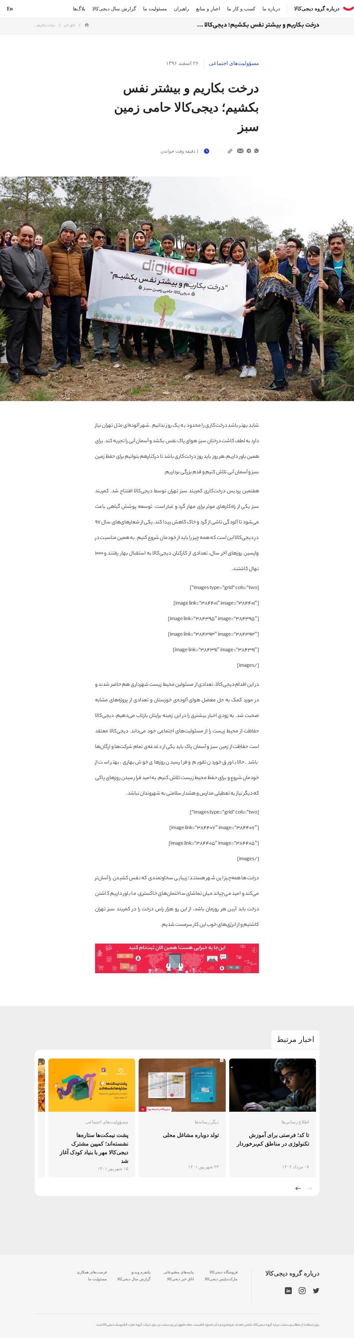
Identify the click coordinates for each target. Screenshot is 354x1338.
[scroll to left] (298, 1188)
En (10, 8)
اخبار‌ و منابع (208, 8)
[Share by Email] (240, 151)
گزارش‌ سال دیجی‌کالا (133, 1279)
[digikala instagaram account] (302, 1291)
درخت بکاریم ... (45, 26)
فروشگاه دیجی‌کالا (223, 1272)
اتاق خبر (69, 26)
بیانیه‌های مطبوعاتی (179, 1272)
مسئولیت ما (155, 8)
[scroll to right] (309, 1188)
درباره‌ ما (271, 8)
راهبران (181, 8)
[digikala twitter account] (316, 1291)
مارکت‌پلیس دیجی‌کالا (221, 1279)
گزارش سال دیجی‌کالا (114, 8)
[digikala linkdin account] (288, 1291)
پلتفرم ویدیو (140, 1272)
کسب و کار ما (241, 8)
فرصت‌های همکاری (92, 1272)
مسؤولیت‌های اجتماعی (234, 63)
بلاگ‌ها (79, 8)
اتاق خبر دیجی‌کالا (180, 1279)
